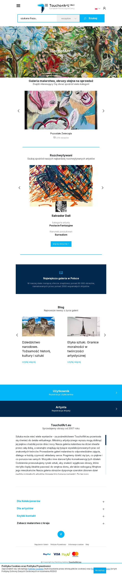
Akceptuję (100, 570)
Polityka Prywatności (58, 544)
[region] (61, 455)
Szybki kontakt (26, 515)
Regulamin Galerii (41, 544)
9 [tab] (68, 73)
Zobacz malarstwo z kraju (33, 523)
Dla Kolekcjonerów (28, 501)
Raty (87, 544)
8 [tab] (66, 73)
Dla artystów (25, 508)
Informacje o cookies (76, 544)
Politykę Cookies (36, 569)
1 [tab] (51, 73)
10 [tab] (70, 73)
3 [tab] (55, 73)
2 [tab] (53, 73)
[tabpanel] (61, 52)
